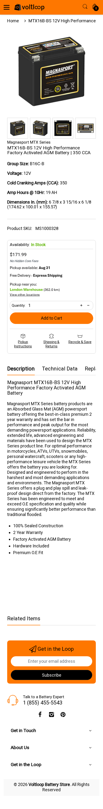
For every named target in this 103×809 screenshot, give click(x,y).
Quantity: (18, 305)
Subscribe (51, 675)
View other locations (25, 295)
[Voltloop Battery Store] (29, 7)
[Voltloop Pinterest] (63, 716)
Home (13, 20)
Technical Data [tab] (60, 369)
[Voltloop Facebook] (40, 716)
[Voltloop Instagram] (51, 716)
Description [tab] (21, 369)
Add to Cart (51, 318)
